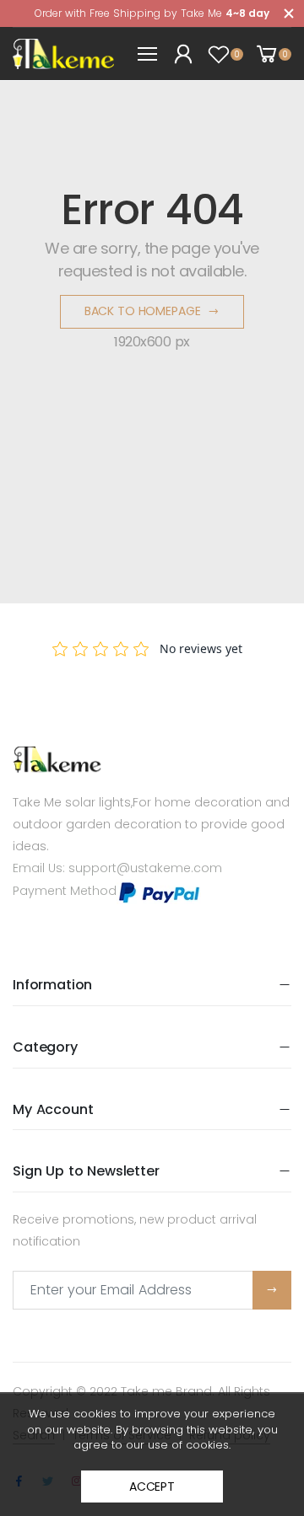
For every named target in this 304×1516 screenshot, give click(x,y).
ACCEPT (152, 1486)
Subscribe (271, 1290)
